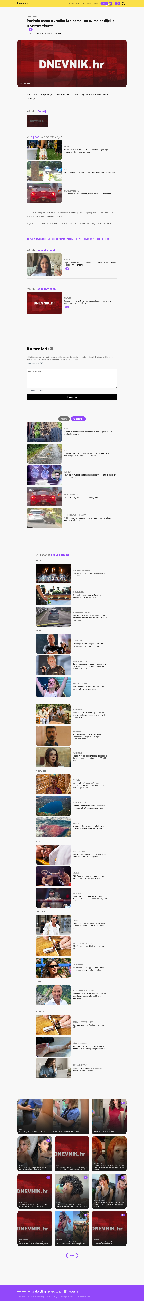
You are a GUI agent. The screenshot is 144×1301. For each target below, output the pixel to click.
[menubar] (124, 3)
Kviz (83, 4)
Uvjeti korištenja (52, 1297)
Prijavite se (72, 397)
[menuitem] (124, 3)
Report (89, 4)
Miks (78, 4)
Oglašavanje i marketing (36, 1297)
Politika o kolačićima (83, 1297)
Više (72, 1255)
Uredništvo (21, 1297)
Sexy (96, 4)
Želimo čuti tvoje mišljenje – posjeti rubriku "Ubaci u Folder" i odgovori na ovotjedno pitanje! (68, 239)
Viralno (71, 4)
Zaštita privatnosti (66, 1297)
